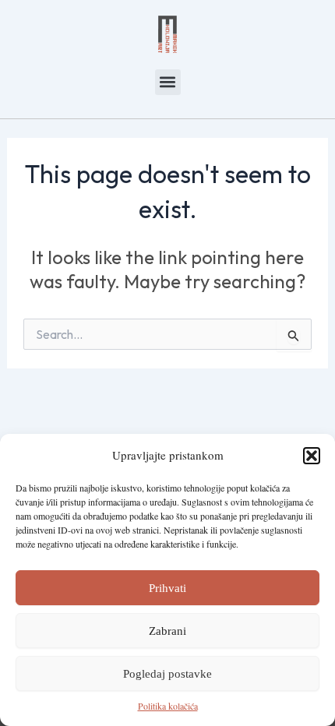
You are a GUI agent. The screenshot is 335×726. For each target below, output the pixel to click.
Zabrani (167, 631)
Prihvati (167, 588)
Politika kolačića (168, 706)
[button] (311, 455)
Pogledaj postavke (167, 674)
